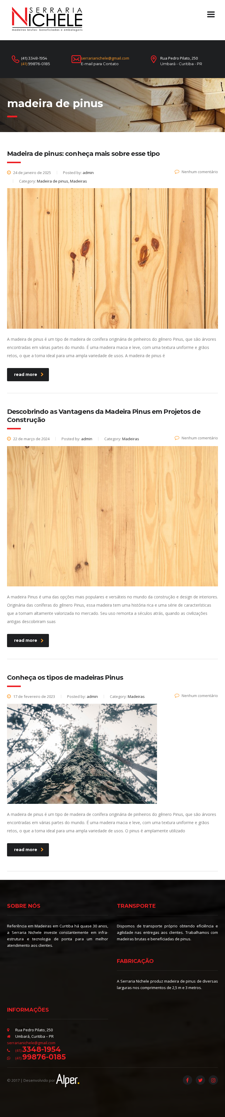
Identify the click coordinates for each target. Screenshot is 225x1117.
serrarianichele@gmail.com (105, 58)
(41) (35, 63)
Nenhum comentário (200, 171)
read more (25, 374)
